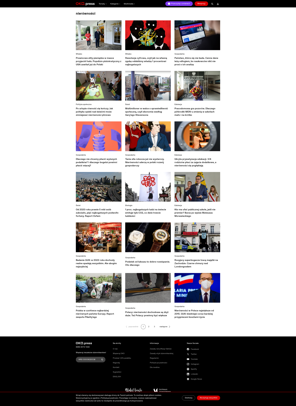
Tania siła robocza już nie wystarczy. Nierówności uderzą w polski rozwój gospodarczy (144, 162)
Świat (127, 104)
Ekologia (128, 205)
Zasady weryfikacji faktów (160, 349)
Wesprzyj (201, 3)
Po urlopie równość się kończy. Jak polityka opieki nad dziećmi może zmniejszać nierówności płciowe (94, 112)
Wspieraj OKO (119, 353)
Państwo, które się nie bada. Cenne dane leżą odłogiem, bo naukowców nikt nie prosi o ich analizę (196, 61)
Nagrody (116, 363)
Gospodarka (179, 54)
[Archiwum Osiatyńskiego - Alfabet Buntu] (133, 390)
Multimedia (128, 4)
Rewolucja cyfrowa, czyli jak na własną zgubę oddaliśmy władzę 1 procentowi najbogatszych (146, 61)
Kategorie (114, 4)
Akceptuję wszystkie (208, 398)
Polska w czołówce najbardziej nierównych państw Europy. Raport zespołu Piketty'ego (95, 314)
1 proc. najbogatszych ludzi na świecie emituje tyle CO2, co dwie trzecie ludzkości (145, 213)
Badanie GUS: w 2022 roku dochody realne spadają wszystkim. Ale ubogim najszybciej (96, 263)
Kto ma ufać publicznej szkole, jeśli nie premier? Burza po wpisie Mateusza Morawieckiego (194, 213)
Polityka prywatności (158, 363)
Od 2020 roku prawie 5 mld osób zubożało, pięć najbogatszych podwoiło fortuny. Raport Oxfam (97, 213)
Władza (79, 54)
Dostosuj (188, 398)
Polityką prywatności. (110, 398)
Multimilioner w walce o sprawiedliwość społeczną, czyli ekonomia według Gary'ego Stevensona (146, 112)
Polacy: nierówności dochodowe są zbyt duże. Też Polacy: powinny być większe (146, 314)
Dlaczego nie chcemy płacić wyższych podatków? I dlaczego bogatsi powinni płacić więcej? (96, 162)
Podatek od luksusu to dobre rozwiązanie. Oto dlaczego (147, 263)
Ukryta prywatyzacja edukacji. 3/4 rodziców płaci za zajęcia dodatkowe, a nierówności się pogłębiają (195, 162)
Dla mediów (155, 367)
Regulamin (154, 358)
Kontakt (116, 367)
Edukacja (178, 104)
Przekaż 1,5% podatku (122, 358)
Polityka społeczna (83, 104)
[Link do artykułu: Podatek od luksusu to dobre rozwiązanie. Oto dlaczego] (148, 238)
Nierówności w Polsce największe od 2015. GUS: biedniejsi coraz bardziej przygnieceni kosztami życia (194, 314)
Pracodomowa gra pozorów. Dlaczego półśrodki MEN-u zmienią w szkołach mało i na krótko (194, 112)
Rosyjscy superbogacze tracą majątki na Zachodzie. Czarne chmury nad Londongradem (196, 263)
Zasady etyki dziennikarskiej (161, 353)
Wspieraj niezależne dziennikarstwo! (91, 352)
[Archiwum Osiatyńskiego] (162, 390)
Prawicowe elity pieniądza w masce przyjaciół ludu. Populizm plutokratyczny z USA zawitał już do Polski (98, 61)
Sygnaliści (117, 372)
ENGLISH (117, 376)
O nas (115, 349)
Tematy (102, 4)
